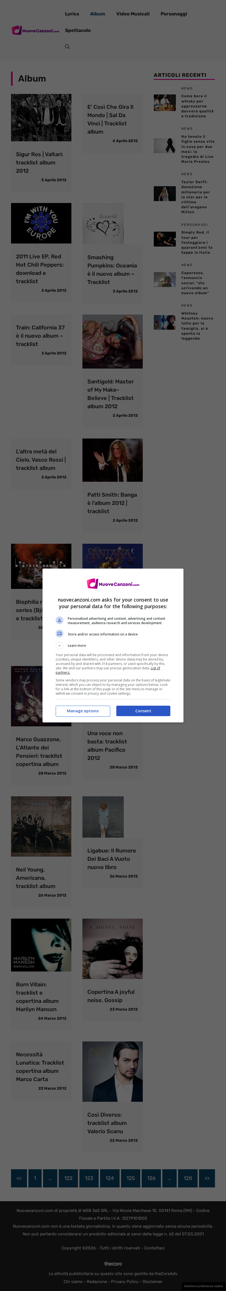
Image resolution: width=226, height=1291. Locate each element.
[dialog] (113, 645)
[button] (113, 645)
